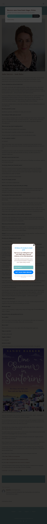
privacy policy (30, 275)
